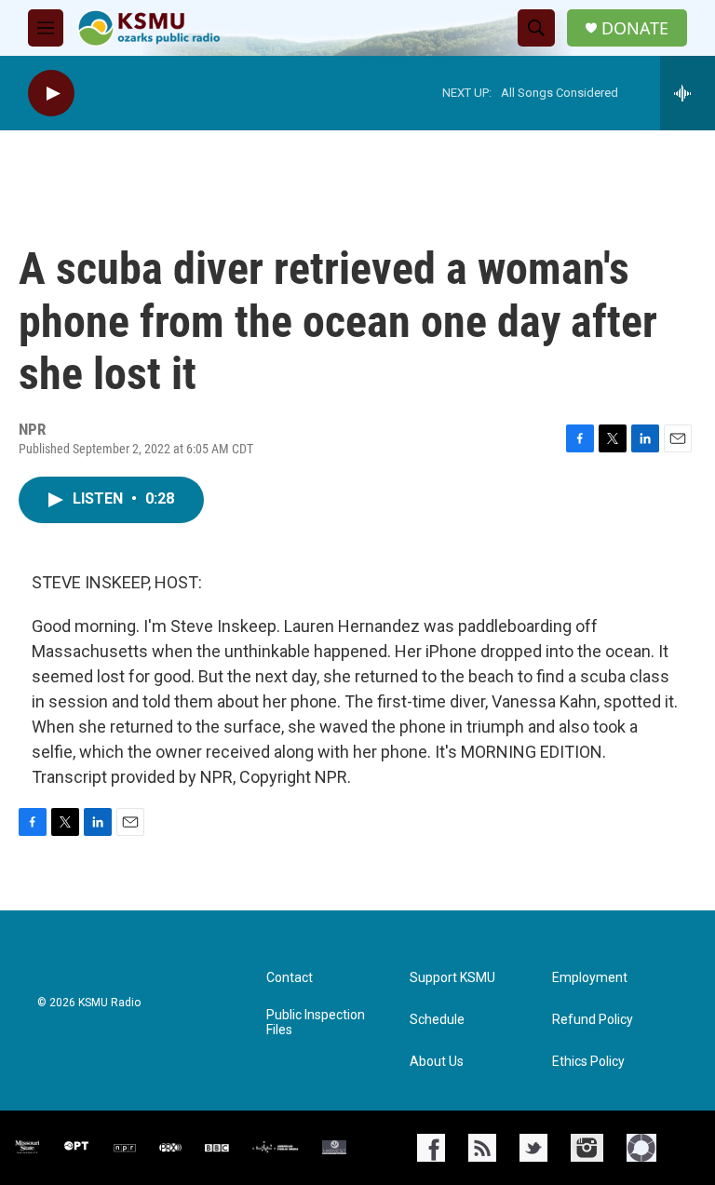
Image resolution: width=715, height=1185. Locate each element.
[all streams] (687, 93)
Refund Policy (592, 1020)
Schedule (437, 1020)
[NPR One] (641, 1148)
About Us (437, 1062)
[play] (51, 93)
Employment (589, 978)
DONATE (634, 28)
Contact (289, 978)
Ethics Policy (588, 1062)
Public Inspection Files (315, 1022)
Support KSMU (452, 978)
